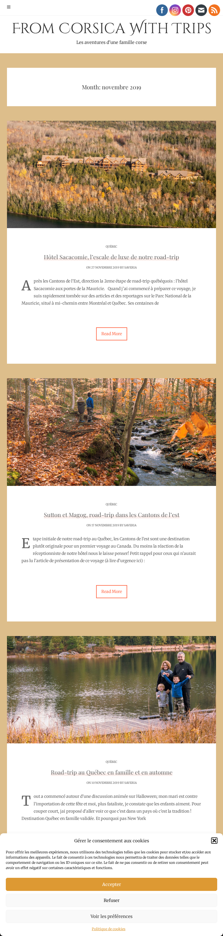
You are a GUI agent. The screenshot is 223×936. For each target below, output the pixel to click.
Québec (111, 246)
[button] (214, 840)
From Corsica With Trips (112, 32)
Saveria (130, 267)
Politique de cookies (108, 929)
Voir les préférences (111, 916)
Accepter (111, 884)
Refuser (112, 900)
